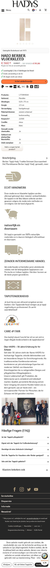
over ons (37, 526)
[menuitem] (6, 10)
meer (46, 164)
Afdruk (29, 530)
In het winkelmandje (23, 81)
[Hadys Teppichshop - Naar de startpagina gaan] (25, 4)
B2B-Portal (38, 530)
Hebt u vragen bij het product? (12, 148)
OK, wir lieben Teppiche (23, 564)
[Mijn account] (40, 10)
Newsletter (28, 526)
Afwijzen (6, 564)
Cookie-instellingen (14, 526)
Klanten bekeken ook (13, 470)
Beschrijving (9, 158)
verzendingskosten (33, 518)
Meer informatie (38, 557)
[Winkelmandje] (46, 10)
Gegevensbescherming (16, 530)
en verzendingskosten (19, 66)
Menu (8, 10)
